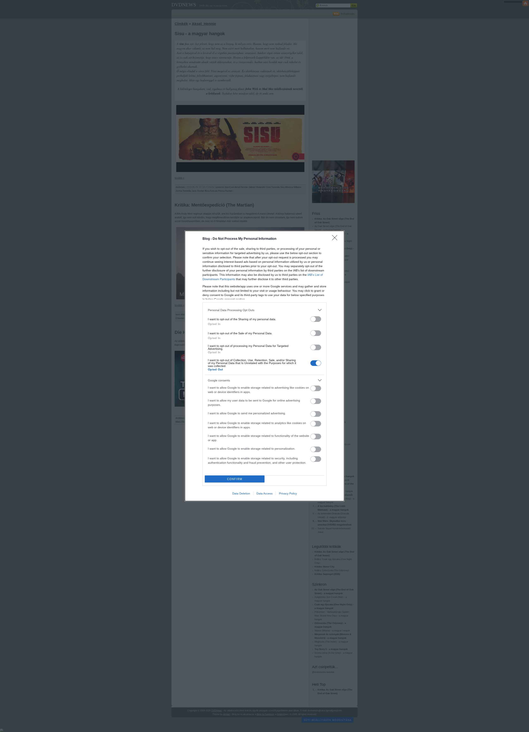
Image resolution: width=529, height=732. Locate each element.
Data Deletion (241, 493)
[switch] (315, 319)
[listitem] (264, 310)
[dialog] (264, 366)
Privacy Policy (288, 493)
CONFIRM (234, 479)
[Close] (336, 239)
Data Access (264, 493)
